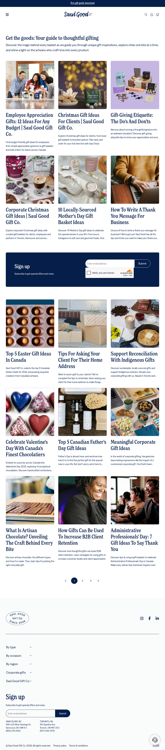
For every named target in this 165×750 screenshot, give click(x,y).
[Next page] (99, 580)
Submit (142, 263)
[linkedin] (157, 618)
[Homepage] (78, 14)
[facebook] (149, 618)
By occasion (13, 655)
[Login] (151, 14)
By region (12, 664)
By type (11, 647)
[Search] (146, 14)
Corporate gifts (16, 672)
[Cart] (157, 14)
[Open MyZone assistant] (155, 740)
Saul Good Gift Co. (18, 681)
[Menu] (7, 14)
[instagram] (142, 618)
